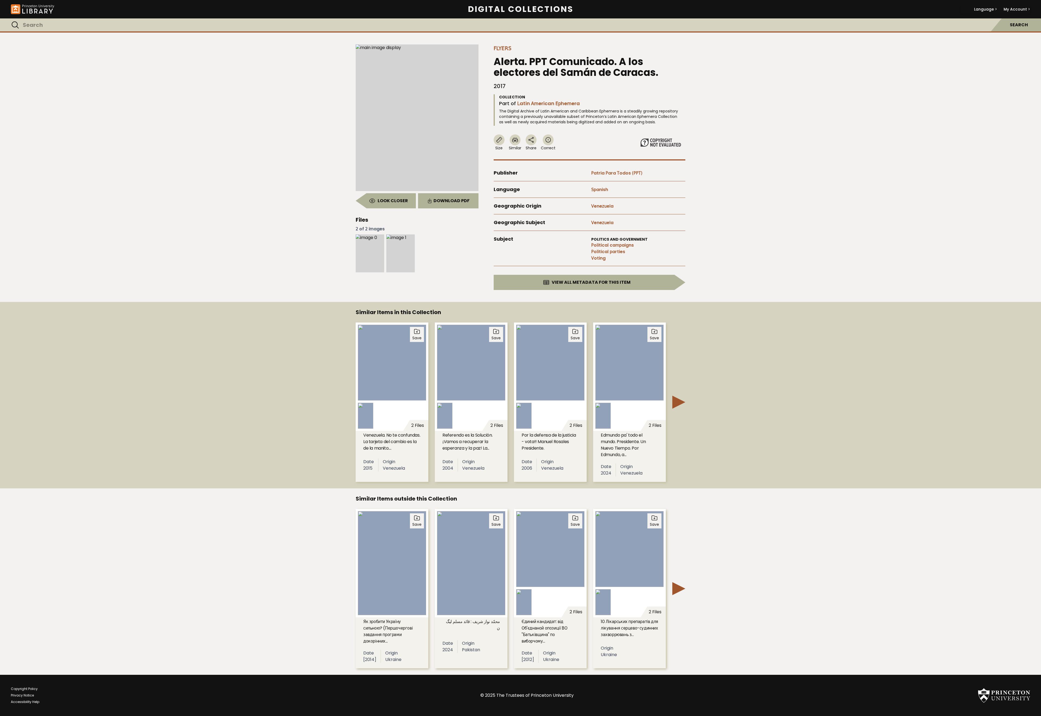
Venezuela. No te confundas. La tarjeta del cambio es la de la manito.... (391, 441)
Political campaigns (612, 245)
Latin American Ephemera (548, 103)
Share (531, 148)
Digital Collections (520, 9)
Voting (598, 258)
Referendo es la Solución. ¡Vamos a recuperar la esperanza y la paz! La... (467, 441)
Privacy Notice (22, 695)
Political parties (608, 252)
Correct (548, 148)
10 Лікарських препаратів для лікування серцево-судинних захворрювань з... (629, 628)
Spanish (599, 189)
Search (1019, 25)
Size (499, 148)
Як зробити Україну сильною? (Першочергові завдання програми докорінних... (388, 631)
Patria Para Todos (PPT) (616, 173)
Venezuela (602, 206)
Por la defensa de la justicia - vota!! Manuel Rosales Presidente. (549, 441)
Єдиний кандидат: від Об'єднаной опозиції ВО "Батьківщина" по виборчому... (544, 631)
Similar (515, 148)
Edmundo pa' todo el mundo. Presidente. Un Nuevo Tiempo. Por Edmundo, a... (623, 445)
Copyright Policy (24, 688)
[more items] (678, 402)
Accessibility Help (25, 701)
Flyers (503, 48)
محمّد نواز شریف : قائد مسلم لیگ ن (473, 624)
